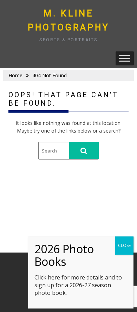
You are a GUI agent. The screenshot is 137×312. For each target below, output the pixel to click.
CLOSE (124, 245)
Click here (47, 277)
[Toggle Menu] (124, 58)
